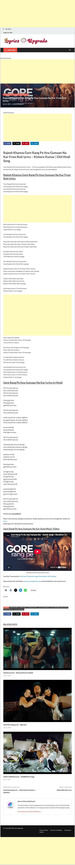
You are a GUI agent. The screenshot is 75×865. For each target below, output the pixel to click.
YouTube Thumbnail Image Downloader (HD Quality (38, 576)
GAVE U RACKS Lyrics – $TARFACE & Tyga (18, 777)
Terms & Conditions (56, 830)
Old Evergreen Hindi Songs (59, 607)
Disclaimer (68, 830)
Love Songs (15, 94)
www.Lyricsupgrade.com (32, 581)
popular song (8, 609)
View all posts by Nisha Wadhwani (30, 811)
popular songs (23, 94)
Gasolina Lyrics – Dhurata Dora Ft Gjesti (18, 673)
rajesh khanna (19, 609)
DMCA (41, 832)
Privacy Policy (43, 830)
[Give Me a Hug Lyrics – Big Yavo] (37, 701)
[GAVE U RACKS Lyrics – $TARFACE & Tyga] (37, 753)
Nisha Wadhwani (19, 104)
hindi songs (8, 94)
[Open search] (69, 50)
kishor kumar (32, 607)
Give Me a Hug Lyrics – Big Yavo (15, 725)
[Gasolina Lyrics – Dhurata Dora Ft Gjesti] (37, 650)
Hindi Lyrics (23, 607)
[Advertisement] (37, 13)
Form (5, 521)
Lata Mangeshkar (44, 607)
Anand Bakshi (14, 607)
